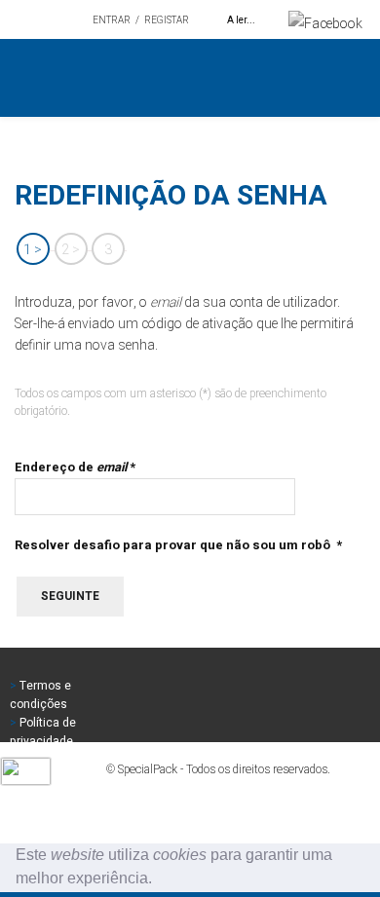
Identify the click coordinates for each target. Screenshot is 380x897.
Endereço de (75, 467)
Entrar (112, 20)
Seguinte (70, 596)
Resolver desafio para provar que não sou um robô (178, 545)
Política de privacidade (43, 732)
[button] (159, 880)
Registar (166, 20)
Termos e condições (40, 695)
